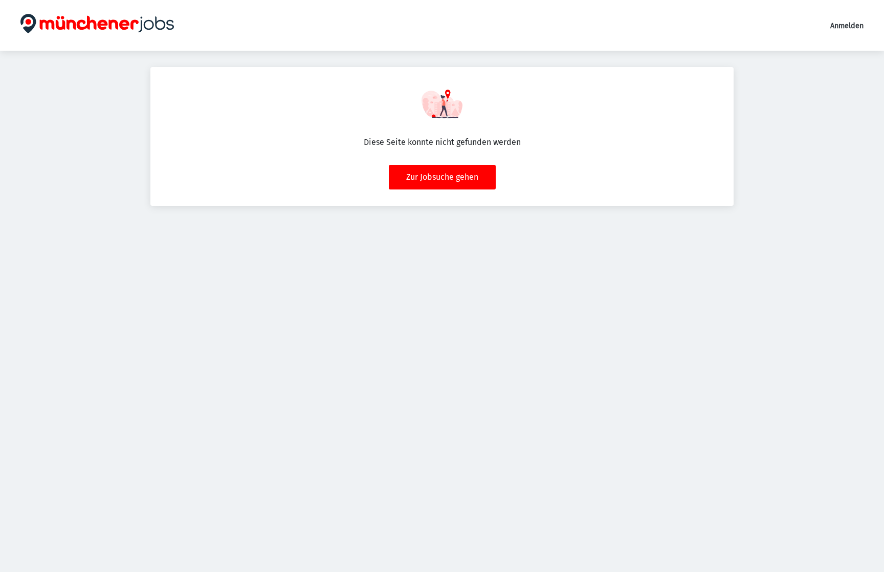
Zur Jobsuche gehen (442, 177)
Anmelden (847, 26)
